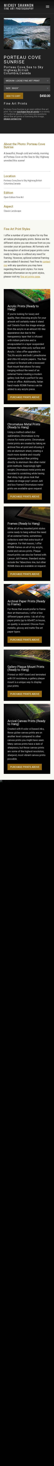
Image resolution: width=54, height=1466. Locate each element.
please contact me (12, 119)
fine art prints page (30, 276)
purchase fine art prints (28, 111)
